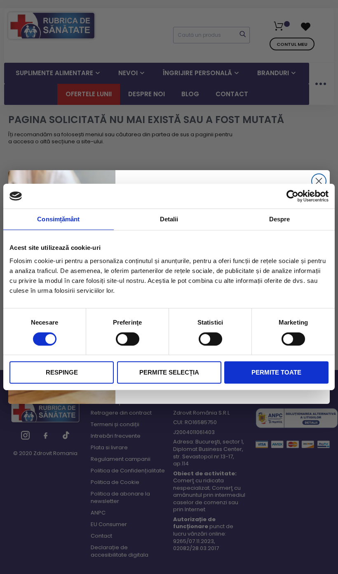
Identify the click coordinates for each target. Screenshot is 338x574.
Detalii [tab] (169, 219)
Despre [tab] (279, 219)
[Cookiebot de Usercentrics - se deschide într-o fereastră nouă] (292, 196)
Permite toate (276, 372)
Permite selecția (169, 372)
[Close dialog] (318, 181)
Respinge (62, 372)
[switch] (127, 338)
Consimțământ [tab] (58, 219)
